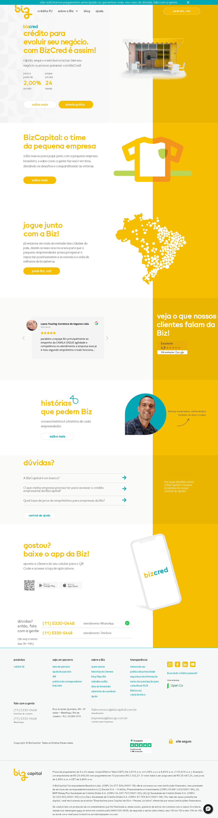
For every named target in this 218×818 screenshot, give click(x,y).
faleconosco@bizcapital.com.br (114, 710)
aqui (79, 810)
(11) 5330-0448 (59, 623)
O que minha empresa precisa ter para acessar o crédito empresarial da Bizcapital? (63, 489)
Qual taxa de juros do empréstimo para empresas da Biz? (64, 500)
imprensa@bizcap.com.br (109, 718)
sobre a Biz (66, 11)
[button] (182, 11)
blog (87, 11)
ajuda (99, 11)
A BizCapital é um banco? (41, 478)
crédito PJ (44, 11)
